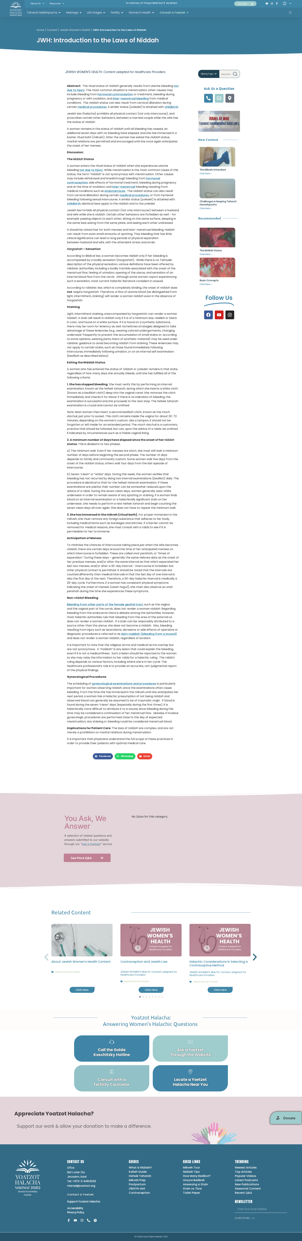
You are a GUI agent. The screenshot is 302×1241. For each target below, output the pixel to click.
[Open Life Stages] (104, 13)
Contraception (139, 1193)
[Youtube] (219, 315)
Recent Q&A (243, 1193)
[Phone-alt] (208, 98)
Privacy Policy (75, 1212)
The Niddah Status (211, 250)
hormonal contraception (115, 94)
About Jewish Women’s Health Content (81, 962)
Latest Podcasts (246, 1180)
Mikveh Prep (137, 1180)
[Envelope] (219, 98)
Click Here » (206, 173)
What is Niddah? (140, 1168)
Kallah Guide (138, 1172)
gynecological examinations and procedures (124, 684)
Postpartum (137, 1184)
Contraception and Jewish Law (143, 962)
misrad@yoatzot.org (81, 1186)
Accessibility (75, 1208)
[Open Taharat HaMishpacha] (59, 13)
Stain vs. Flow (193, 1189)
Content (52, 30)
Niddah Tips (191, 1172)
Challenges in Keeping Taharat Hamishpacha (218, 203)
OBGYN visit (137, 1189)
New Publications (247, 1184)
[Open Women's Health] (153, 13)
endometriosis (115, 191)
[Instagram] (229, 315)
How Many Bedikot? (197, 1176)
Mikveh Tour (191, 1168)
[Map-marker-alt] (229, 98)
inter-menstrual (123, 187)
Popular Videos (245, 1176)
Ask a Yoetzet (91, 844)
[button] (103, 756)
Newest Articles (246, 1168)
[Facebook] (208, 315)
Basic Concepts (209, 280)
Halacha (94, 1201)
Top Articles (243, 1172)
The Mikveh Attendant (213, 169)
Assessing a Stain (195, 1184)
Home (40, 30)
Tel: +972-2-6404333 (81, 1181)
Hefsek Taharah (140, 1176)
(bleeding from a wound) (149, 634)
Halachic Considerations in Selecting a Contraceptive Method (218, 963)
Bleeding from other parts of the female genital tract (105, 604)
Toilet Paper (191, 1193)
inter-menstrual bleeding (131, 98)
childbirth (171, 107)
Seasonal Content (248, 1189)
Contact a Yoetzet (80, 1194)
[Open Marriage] (80, 13)
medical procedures (92, 107)
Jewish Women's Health (75, 30)
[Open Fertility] (122, 13)
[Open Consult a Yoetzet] (187, 13)
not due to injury (91, 170)
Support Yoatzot (78, 1201)
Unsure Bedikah (194, 1180)
